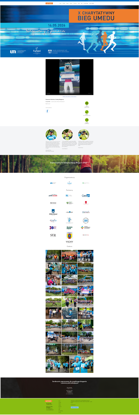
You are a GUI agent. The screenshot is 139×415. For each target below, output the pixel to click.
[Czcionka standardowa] (91, 0)
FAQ (81, 3)
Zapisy (67, 3)
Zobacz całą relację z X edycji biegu (69, 96)
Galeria (71, 3)
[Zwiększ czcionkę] (92, 0)
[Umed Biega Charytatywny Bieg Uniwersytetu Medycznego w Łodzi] (49, 3)
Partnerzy (75, 3)
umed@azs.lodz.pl (69, 388)
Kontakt (90, 3)
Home (60, 3)
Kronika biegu (86, 3)
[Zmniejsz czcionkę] (89, 0)
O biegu (64, 3)
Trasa (79, 3)
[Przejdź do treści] (88, 0)
